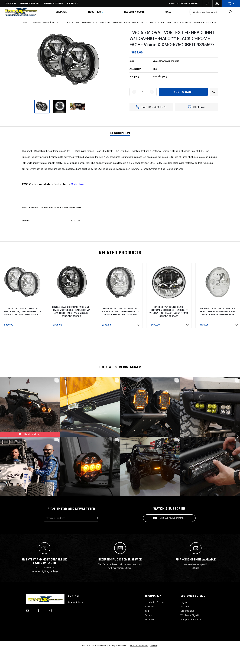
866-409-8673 (191, 3)
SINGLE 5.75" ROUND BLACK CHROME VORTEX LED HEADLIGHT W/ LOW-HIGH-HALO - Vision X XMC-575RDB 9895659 (169, 311)
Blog (146, 611)
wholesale (72, 3)
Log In (183, 602)
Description (120, 133)
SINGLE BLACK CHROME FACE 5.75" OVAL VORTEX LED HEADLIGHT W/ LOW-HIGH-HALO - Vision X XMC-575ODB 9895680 (71, 311)
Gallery (148, 615)
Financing (149, 619)
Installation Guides (154, 602)
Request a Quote (134, 12)
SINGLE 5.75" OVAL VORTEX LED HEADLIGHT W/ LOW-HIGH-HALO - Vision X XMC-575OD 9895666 (120, 311)
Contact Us (10, 3)
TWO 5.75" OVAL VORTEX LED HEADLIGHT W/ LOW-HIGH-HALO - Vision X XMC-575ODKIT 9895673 (22, 311)
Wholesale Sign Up (190, 615)
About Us (149, 606)
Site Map (154, 645)
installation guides (30, 3)
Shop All (61, 12)
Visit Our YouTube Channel (172, 518)
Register (184, 606)
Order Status (187, 611)
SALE (168, 12)
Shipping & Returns (53, 3)
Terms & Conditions (139, 645)
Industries (94, 12)
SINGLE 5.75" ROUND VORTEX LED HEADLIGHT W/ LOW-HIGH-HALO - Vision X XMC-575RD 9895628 (217, 311)
